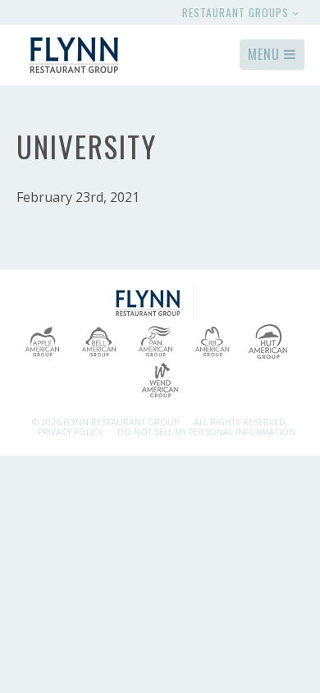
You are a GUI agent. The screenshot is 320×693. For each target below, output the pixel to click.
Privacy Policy (70, 432)
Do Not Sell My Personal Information (206, 432)
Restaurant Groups (237, 12)
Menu (266, 54)
